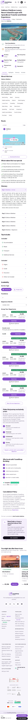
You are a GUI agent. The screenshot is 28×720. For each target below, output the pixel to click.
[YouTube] (17, 604)
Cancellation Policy (19, 625)
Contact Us (17, 662)
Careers (3, 616)
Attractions (4, 624)
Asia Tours (7, 7)
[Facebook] (6, 604)
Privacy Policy (18, 653)
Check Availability (22, 715)
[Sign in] (21, 2)
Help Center (18, 664)
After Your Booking (19, 623)
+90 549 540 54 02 (21, 668)
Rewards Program (19, 646)
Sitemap (17, 657)
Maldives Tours (14, 7)
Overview (4, 72)
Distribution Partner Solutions (20, 636)
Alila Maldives (6, 572)
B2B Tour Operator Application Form (6, 647)
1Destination (11, 573)
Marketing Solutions (20, 639)
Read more (15, 510)
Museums (4, 626)
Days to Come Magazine (18, 615)
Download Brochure (15, 157)
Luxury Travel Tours (23, 7)
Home (2, 7)
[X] (14, 604)
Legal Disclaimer (19, 651)
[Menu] (25, 2)
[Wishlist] (18, 2)
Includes (23, 72)
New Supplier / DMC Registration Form (6, 662)
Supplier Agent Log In (7, 665)
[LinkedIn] (21, 604)
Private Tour (19, 289)
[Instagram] (10, 604)
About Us (4, 614)
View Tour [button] (14, 584)
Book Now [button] (14, 320)
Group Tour (7, 289)
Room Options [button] (15, 323)
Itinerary (17, 72)
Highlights (10, 72)
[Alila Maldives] (10, 561)
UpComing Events (19, 618)
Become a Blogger (6, 620)
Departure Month (6, 302)
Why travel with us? (19, 621)
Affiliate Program (19, 633)
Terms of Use (18, 648)
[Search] (16, 2)
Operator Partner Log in (7, 651)
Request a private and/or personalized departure (14, 450)
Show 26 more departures (13, 403)
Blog (3, 618)
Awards (3, 628)
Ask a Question (14, 538)
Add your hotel (5, 671)
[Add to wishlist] (18, 557)
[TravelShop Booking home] (6, 2)
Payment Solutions (6, 656)
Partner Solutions (19, 631)
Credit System (18, 655)
